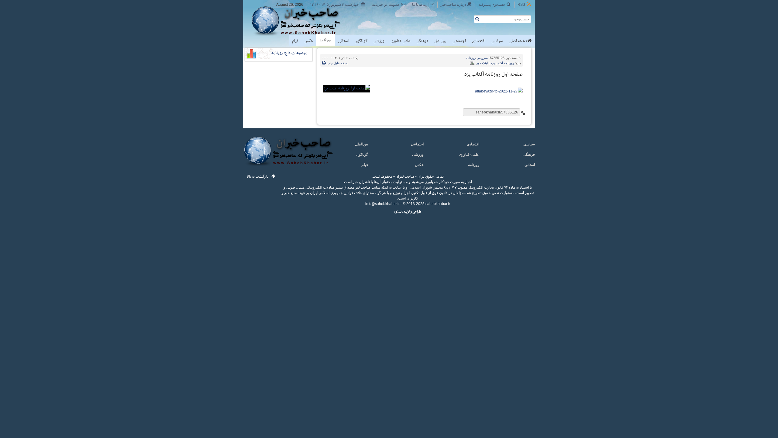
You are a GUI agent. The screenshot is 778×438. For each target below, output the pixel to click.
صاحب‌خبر (300, 20)
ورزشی (379, 41)
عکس (309, 41)
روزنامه (325, 40)
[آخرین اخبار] (288, 155)
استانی (343, 41)
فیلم (295, 41)
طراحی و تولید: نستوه (407, 212)
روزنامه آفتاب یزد (502, 63)
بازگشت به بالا (257, 176)
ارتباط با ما (420, 4)
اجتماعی (459, 41)
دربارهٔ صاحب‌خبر (453, 4)
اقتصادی (478, 41)
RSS (521, 4)
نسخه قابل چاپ (337, 63)
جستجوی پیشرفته (491, 4)
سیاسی (497, 41)
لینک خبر (482, 63)
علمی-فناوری (400, 41)
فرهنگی (422, 41)
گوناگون (361, 41)
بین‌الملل (440, 41)
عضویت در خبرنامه (386, 4)
